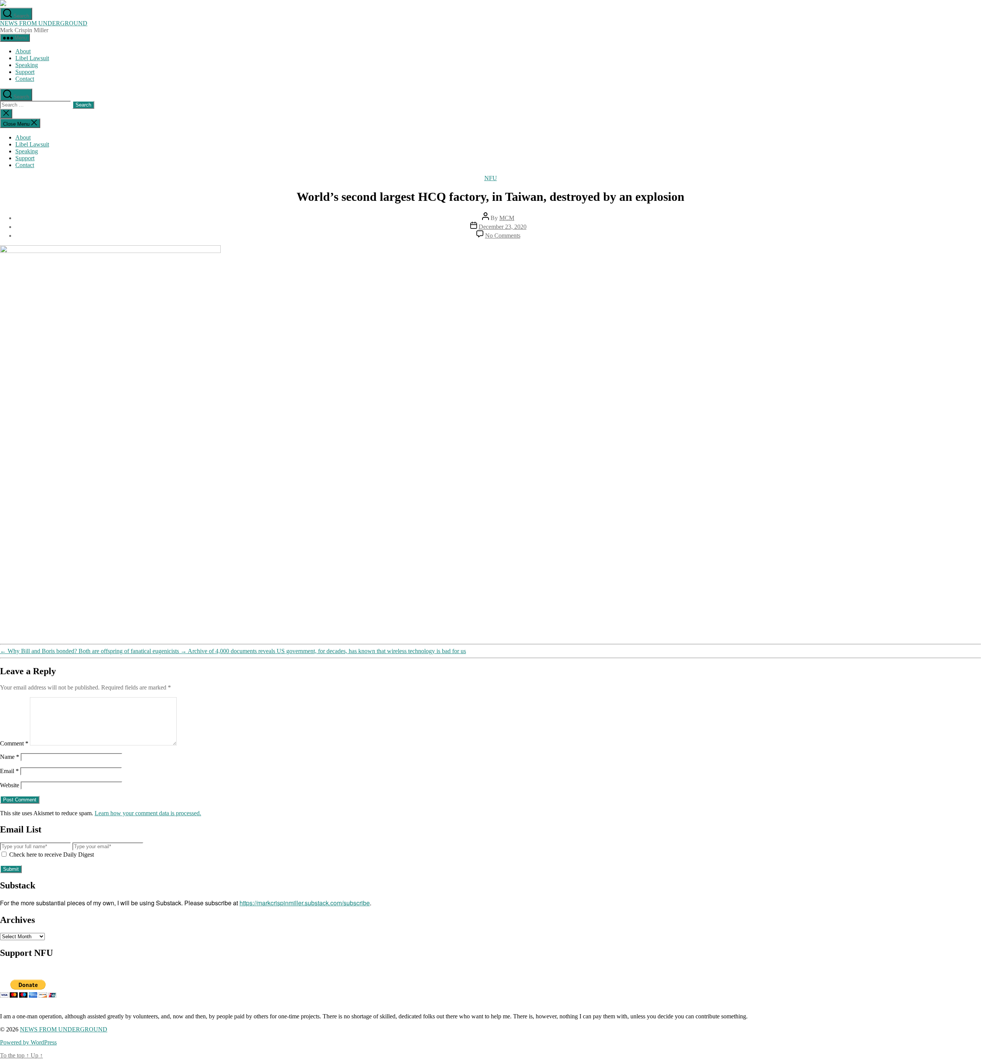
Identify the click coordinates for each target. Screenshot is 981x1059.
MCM (506, 218)
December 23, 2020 (503, 226)
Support (24, 72)
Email (9, 771)
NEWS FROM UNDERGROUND (43, 23)
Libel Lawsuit (32, 58)
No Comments (502, 235)
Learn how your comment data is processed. (148, 813)
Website (9, 785)
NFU (490, 178)
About (23, 51)
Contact (24, 79)
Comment (14, 743)
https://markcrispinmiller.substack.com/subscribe (305, 902)
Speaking (26, 65)
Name (9, 757)
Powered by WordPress (28, 1042)
